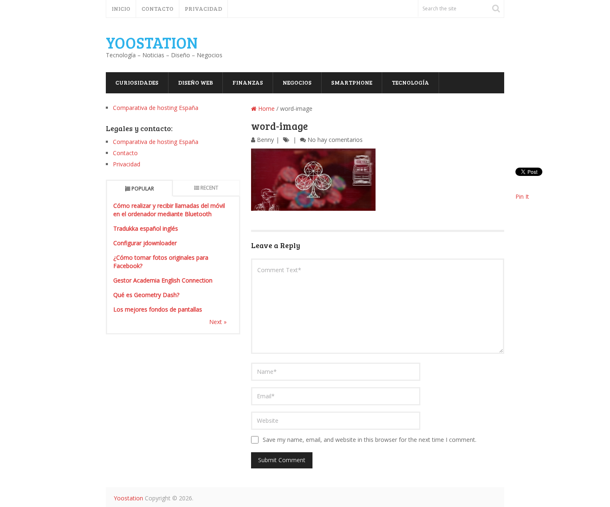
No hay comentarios (335, 140)
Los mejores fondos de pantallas (157, 309)
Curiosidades (137, 82)
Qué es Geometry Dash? (146, 295)
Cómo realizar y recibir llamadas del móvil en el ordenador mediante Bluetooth (169, 210)
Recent (209, 187)
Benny (265, 140)
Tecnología (410, 82)
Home (265, 108)
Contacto (157, 8)
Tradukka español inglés (145, 228)
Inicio (121, 8)
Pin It (522, 196)
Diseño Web (195, 82)
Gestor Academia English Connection (162, 280)
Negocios (297, 82)
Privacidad (203, 8)
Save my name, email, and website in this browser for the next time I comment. (369, 440)
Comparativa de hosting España (155, 108)
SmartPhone (351, 82)
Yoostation (152, 42)
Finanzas (247, 82)
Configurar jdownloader (145, 243)
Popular (143, 188)
